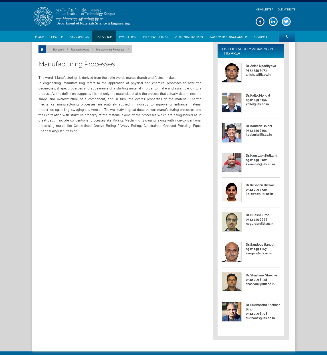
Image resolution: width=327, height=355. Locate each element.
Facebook (260, 22)
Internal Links (155, 36)
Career (260, 36)
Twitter (286, 22)
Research (104, 36)
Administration (189, 36)
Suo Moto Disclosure (229, 36)
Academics (79, 36)
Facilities (127, 36)
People (57, 36)
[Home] (42, 49)
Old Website (286, 9)
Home (39, 36)
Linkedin (273, 22)
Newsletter (264, 9)
